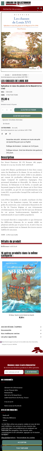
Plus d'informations (9, 437)
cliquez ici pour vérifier (9, 344)
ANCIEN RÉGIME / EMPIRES (11, 327)
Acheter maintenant (21, 116)
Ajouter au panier (28, 110)
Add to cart (19, 308)
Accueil (14, 128)
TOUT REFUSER (22, 448)
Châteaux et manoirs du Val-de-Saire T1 (23, 312)
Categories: (6, 128)
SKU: (2, 92)
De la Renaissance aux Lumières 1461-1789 (16, 130)
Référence (5, 246)
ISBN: (3, 95)
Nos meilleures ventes (10, 333)
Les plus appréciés (9, 337)
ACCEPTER (22, 442)
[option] (21, 42)
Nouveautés (6, 330)
